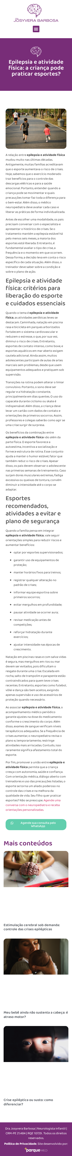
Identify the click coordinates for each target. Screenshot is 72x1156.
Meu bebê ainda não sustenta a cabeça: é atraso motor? (36, 1015)
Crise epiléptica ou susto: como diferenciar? (28, 1102)
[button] (36, 29)
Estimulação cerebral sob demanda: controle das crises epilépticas (32, 927)
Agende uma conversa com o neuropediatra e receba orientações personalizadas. (33, 805)
